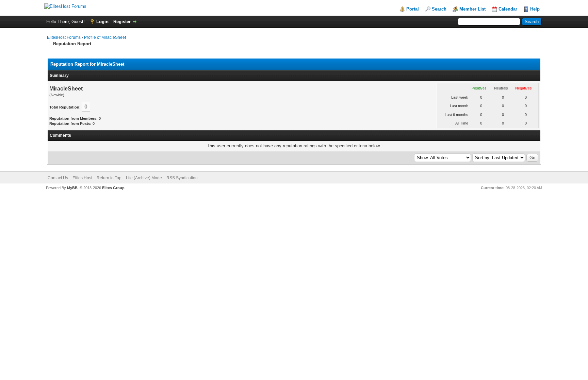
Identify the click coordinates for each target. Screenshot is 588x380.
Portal (412, 9)
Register (122, 21)
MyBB (72, 188)
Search (439, 9)
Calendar (508, 9)
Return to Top (109, 178)
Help (535, 9)
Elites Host (82, 178)
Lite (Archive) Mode (144, 178)
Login (102, 21)
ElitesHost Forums (64, 37)
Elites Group (113, 188)
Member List (472, 9)
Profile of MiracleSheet (105, 37)
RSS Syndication (182, 178)
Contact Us (58, 178)
